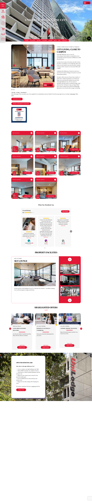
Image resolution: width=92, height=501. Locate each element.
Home (26, 40)
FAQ (59, 40)
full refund (72, 94)
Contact (64, 40)
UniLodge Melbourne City (53, 36)
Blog (55, 40)
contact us (34, 386)
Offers (50, 40)
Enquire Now (17, 99)
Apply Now (3, 5)
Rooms (38, 40)
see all (46, 310)
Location (32, 40)
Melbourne (41, 36)
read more (22, 345)
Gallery (44, 40)
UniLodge (34, 36)
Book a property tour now (21, 103)
